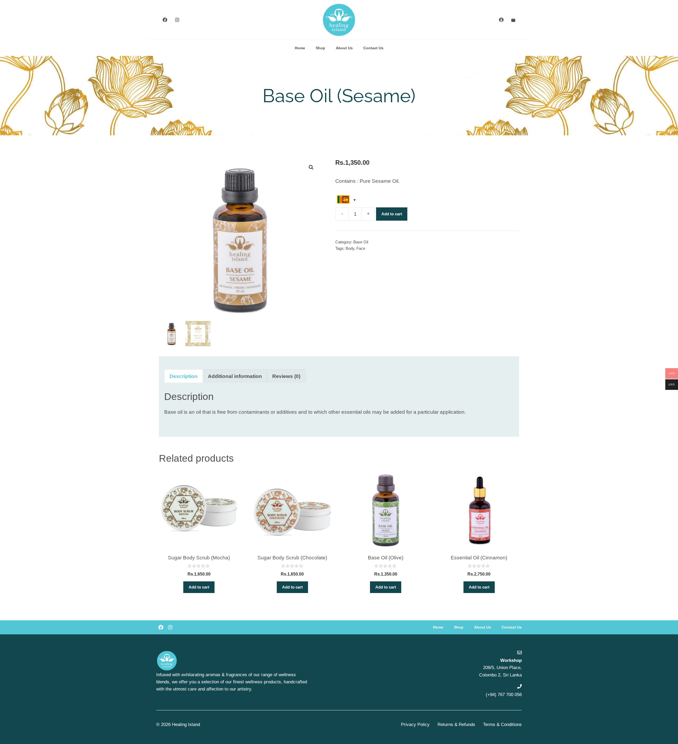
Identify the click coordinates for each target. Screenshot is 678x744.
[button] (311, 167)
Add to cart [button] (199, 587)
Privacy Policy (415, 724)
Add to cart (391, 214)
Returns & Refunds (456, 724)
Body (350, 248)
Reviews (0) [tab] (286, 376)
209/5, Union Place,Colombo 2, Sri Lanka (500, 667)
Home (300, 48)
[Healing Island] (339, 20)
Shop (320, 48)
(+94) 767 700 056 (504, 694)
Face (360, 248)
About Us (344, 48)
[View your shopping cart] (513, 20)
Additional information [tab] (235, 376)
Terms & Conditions (502, 724)
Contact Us (373, 48)
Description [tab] (184, 376)
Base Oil (360, 242)
